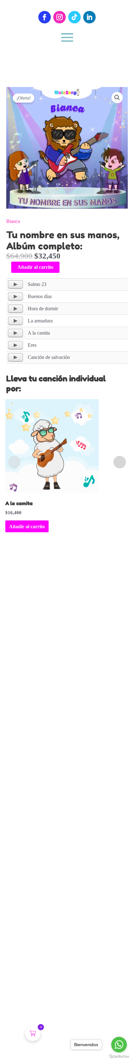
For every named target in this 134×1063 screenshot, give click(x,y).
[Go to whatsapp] (119, 1044)
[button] (117, 97)
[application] (15, 284)
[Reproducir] (15, 284)
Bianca (13, 221)
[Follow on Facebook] (44, 17)
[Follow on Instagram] (59, 17)
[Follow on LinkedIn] (89, 17)
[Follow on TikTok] (74, 17)
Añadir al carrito (35, 267)
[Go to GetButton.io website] (119, 1057)
